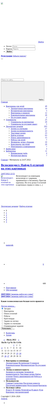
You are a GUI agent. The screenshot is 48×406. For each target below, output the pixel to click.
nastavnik (9, 245)
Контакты (42, 385)
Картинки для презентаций (17, 392)
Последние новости (31, 383)
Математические (28, 365)
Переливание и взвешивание (23, 146)
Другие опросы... (8, 306)
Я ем (41, 390)
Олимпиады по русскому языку (24, 124)
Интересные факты (19, 155)
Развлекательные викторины (23, 115)
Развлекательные (13, 365)
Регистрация (32, 385)
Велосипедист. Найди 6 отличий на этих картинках (22, 166)
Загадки (7, 309)
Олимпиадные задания (13, 326)
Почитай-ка (26, 390)
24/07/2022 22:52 (8, 174)
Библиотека (11, 151)
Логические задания (14, 126)
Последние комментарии (16, 385)
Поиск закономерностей (23, 376)
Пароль (9, 49)
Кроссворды (9, 319)
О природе (34, 363)
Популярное (11, 288)
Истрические (24, 363)
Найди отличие (17, 135)
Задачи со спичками (19, 129)
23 (17, 353)
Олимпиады (11, 120)
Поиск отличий (10, 314)
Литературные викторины (22, 108)
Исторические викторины (22, 111)
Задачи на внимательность (22, 131)
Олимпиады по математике (22, 122)
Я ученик (17, 390)
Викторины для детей (15, 106)
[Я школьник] (2, 3)
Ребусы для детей (18, 140)
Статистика (18, 383)
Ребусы (7, 316)
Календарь (10, 333)
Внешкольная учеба (19, 153)
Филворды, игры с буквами (22, 142)
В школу (35, 390)
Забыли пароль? (19, 56)
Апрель (4, 399)
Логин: (9, 46)
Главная (4, 102)
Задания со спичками (15, 372)
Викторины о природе (20, 113)
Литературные (12, 363)
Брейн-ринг (11, 149)
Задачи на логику (11, 321)
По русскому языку (19, 117)
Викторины (9, 311)
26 (5, 356)
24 (20, 353)
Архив (8, 335)
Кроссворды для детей (20, 144)
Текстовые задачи (18, 133)
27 (8, 356)
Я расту (9, 390)
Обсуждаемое (11, 290)
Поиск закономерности (20, 138)
